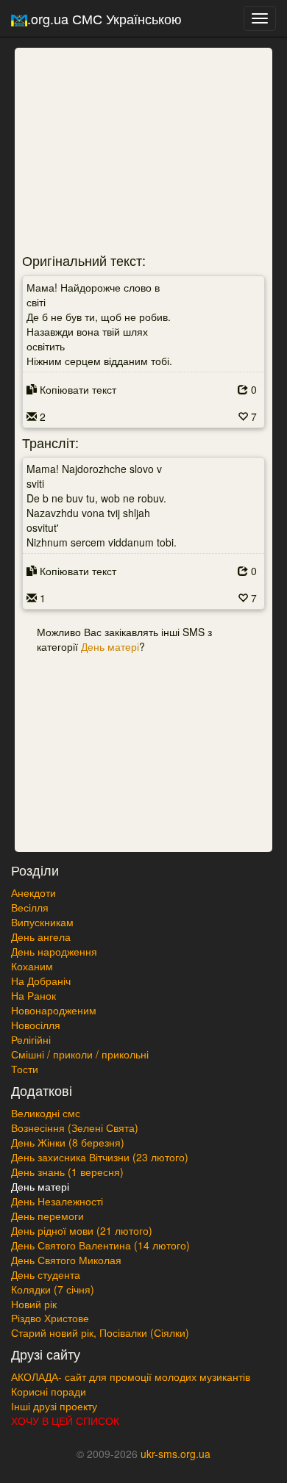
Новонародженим (53, 1010)
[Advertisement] (114, 143)
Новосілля (35, 1024)
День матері (110, 646)
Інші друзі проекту (54, 1406)
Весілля (30, 907)
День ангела (41, 936)
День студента (45, 1274)
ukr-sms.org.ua (175, 1453)
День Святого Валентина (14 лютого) (100, 1245)
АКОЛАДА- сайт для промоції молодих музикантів (130, 1376)
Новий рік (34, 1303)
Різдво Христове (50, 1317)
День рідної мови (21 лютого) (81, 1230)
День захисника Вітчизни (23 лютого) (99, 1157)
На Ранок (33, 995)
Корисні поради (48, 1391)
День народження (54, 951)
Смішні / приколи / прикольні (80, 1054)
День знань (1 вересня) (67, 1171)
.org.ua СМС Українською (104, 18)
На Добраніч (41, 980)
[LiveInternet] (143, 1478)
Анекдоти (33, 892)
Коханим (32, 966)
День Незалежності (57, 1201)
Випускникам (42, 921)
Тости (24, 1068)
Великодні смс (45, 1112)
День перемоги (47, 1215)
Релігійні (31, 1039)
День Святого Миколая (66, 1259)
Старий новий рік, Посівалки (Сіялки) (100, 1332)
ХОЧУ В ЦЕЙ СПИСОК (65, 1420)
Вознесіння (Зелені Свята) (74, 1127)
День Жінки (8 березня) (67, 1142)
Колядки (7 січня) (52, 1289)
